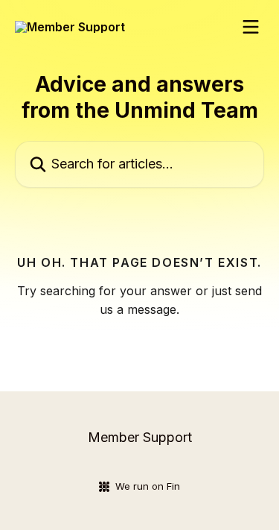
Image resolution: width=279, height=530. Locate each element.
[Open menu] (250, 27)
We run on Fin (147, 486)
